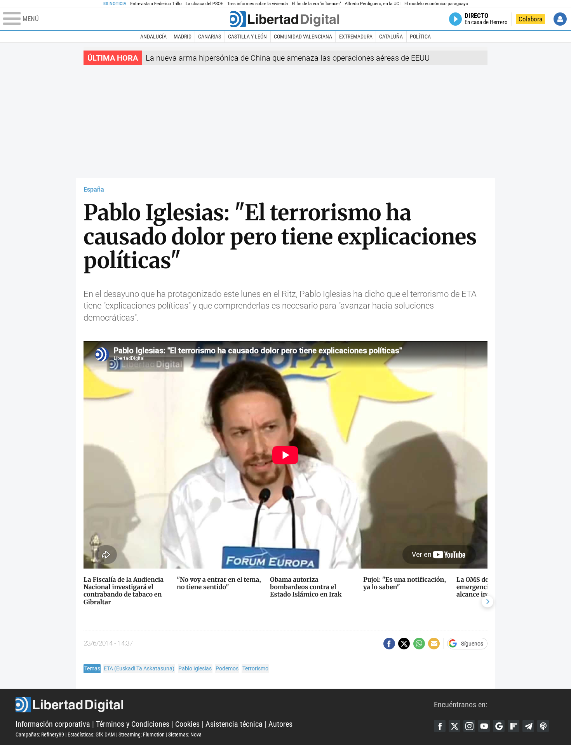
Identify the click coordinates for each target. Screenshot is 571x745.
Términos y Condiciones (132, 724)
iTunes (543, 726)
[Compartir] (389, 643)
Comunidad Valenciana (303, 36)
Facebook (440, 726)
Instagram (469, 726)
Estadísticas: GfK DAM (91, 734)
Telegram (528, 726)
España (94, 189)
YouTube (484, 726)
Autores (280, 724)
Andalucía (153, 36)
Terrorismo (255, 668)
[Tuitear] (404, 643)
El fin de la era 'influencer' (316, 3)
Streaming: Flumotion (141, 734)
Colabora (530, 19)
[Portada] (285, 19)
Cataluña (391, 36)
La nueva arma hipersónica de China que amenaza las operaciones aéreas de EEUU (288, 58)
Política (420, 36)
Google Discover (499, 726)
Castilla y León (247, 36)
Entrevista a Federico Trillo (155, 3)
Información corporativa (53, 724)
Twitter (454, 726)
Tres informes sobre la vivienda (257, 3)
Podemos (227, 668)
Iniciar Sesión (560, 19)
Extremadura (356, 36)
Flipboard (513, 726)
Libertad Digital (225, 704)
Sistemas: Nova (185, 734)
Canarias (209, 36)
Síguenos (472, 643)
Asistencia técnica (234, 724)
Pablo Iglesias (195, 668)
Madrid (182, 36)
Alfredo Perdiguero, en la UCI (372, 3)
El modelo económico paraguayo (436, 3)
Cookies (187, 724)
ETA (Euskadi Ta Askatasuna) (139, 668)
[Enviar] (419, 643)
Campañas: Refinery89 (40, 734)
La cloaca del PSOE (204, 3)
